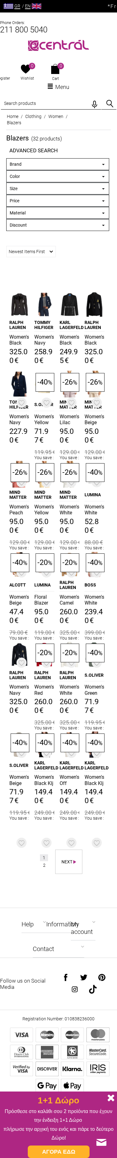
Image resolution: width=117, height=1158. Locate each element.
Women (55, 116)
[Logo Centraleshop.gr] (58, 44)
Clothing (33, 116)
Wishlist (27, 78)
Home (12, 116)
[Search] (110, 104)
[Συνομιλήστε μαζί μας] (101, 1142)
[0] (26, 70)
